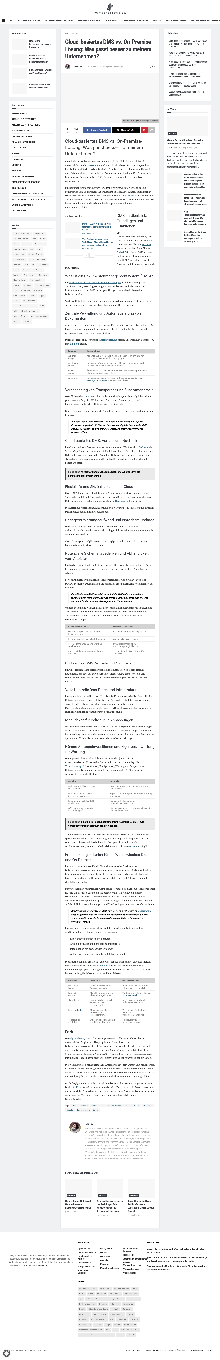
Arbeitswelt (39, 234)
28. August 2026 (90, 233)
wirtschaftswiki (20, 316)
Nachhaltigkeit (19, 280)
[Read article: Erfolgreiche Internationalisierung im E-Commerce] (19, 44)
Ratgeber (70, 1110)
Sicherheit (25, 290)
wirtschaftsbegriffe (29, 311)
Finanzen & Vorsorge (89, 20)
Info (133, 1106)
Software (143, 447)
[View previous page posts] (86, 255)
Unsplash (154, 121)
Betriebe (132, 846)
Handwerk (17, 159)
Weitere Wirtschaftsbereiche (28, 199)
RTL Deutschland (42, 285)
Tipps (42, 296)
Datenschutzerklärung (154, 1350)
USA (42, 306)
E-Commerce (19, 254)
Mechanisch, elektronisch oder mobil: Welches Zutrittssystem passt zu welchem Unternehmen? (188, 65)
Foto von (126, 121)
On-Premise (147, 1106)
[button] (6, 1353)
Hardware (120, 500)
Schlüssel (77, 1087)
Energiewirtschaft (23, 136)
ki (33, 265)
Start (10, 20)
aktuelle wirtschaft (21, 234)
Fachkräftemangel (37, 260)
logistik (16, 275)
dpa (32, 249)
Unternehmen (94, 165)
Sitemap (170, 1350)
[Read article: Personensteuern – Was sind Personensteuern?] (19, 88)
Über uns (181, 1350)
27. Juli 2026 (89, 249)
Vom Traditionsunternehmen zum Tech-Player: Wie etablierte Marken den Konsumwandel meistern (97, 242)
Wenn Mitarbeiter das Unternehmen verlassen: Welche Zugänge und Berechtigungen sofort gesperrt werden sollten (195, 180)
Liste (209, 1350)
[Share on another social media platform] (151, 130)
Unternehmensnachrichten (59, 20)
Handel (16, 153)
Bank (34, 239)
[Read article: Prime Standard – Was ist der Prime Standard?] (19, 73)
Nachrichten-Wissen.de (36, 1265)
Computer (84, 1106)
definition (26, 244)
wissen (16, 321)
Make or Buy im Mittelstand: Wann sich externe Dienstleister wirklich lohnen (96, 227)
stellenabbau (19, 296)
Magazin (157, 20)
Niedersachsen (37, 280)
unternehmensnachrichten (25, 306)
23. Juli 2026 (134, 1215)
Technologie (110, 20)
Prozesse (131, 195)
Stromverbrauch (130, 995)
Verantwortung (73, 766)
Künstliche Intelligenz (32, 270)
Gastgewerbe (19, 148)
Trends (16, 301)
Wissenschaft (20, 211)
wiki (15, 311)
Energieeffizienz (35, 254)
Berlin (42, 239)
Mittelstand (42, 275)
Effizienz (74, 343)
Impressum (137, 1350)
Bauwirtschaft (20, 130)
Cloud (125, 173)
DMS (101, 1106)
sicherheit (79, 1010)
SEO (15, 290)
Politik (16, 285)
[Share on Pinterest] (144, 130)
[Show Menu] (3, 20)
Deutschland (144, 911)
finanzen (17, 265)
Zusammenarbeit (92, 396)
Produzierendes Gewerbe (26, 182)
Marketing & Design (23, 176)
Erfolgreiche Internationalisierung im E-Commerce (41, 44)
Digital (120, 252)
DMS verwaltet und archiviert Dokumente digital (95, 282)
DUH (39, 249)
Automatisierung (108, 339)
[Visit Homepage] (110, 8)
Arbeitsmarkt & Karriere (135, 20)
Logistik (16, 165)
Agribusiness (19, 113)
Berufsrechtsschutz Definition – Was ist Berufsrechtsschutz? (38, 58)
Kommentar (43, 265)
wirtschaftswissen (39, 316)
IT (139, 1106)
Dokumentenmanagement (117, 1106)
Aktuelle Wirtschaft (29, 20)
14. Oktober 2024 (94, 67)
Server (95, 1110)
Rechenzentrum (83, 1110)
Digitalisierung (77, 1038)
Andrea (78, 67)
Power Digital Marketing (139, 121)
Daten (93, 1106)
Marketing (28, 275)
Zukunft (26, 321)
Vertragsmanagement (97, 380)
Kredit (16, 270)
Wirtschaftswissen (176, 20)
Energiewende (19, 260)
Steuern (32, 296)
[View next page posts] (91, 255)
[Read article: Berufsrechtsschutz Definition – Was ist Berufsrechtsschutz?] (19, 59)
